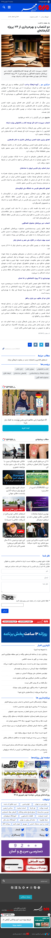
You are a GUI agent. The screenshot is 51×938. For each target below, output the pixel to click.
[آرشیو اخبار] (16, 888)
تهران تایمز (16, 824)
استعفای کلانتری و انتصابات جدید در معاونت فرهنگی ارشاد (27, 360)
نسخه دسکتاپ (25, 897)
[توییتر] (27, 888)
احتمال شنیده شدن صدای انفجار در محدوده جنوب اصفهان (27, 711)
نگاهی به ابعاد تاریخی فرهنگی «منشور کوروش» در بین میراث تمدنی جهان (24, 727)
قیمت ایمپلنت (42, 816)
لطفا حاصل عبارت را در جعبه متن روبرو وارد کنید (33, 601)
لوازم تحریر (25, 804)
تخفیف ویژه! (17, 925)
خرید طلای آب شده (10, 804)
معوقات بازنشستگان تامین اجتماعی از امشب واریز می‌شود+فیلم (26, 702)
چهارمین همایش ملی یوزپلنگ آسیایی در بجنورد (31, 673)
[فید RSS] (19, 888)
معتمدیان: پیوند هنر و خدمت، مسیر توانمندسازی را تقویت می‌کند (25, 664)
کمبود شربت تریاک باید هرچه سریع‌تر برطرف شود (31, 733)
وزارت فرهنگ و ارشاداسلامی (39, 373)
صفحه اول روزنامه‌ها (40, 758)
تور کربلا (32, 808)
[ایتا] (12, 888)
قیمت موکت (43, 808)
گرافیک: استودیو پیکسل (20, 934)
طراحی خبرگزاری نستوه (38, 934)
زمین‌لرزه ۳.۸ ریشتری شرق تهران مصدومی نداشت (30, 706)
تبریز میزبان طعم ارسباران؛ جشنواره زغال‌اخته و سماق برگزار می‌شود (25, 716)
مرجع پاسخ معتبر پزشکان (26, 812)
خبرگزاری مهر (45, 84)
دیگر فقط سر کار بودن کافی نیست (36, 683)
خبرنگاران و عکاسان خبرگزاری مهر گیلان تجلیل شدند (30, 678)
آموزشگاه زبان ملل (9, 820)
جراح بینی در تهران (41, 804)
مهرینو (25, 824)
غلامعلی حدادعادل (20, 373)
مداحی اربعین (8, 808)
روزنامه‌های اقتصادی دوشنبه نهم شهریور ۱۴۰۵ (31, 795)
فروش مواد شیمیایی (9, 812)
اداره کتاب (19, 369)
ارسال (5, 611)
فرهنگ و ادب (44, 17)
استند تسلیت (21, 808)
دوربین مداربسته (43, 812)
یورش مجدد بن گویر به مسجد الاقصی (34, 659)
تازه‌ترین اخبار (43, 645)
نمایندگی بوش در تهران (27, 820)
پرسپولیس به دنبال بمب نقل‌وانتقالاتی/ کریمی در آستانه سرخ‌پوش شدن (25, 750)
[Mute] (8, 413)
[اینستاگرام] (31, 888)
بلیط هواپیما (44, 820)
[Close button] (49, 914)
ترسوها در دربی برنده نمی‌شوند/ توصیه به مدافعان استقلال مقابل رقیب (25, 739)
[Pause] (5, 413)
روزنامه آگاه (6, 824)
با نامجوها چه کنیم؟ (40, 649)
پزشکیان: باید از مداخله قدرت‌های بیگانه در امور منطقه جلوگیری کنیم (24, 654)
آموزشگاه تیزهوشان (10, 816)
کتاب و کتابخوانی (42, 369)
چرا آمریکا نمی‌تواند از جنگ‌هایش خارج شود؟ (32, 692)
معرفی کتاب (30, 369)
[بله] (35, 888)
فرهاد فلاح (7, 373)
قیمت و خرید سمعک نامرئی (39, 824)
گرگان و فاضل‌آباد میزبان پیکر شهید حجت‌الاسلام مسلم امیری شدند (24, 745)
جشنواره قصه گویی (42, 377)
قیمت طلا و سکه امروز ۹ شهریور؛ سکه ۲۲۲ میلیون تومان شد (26, 721)
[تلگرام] (39, 888)
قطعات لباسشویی (27, 816)
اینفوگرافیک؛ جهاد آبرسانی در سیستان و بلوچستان (30, 668)
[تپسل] (3, 387)
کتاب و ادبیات (34, 17)
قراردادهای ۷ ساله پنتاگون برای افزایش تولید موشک (30, 687)
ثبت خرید (25, 428)
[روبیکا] (23, 888)
